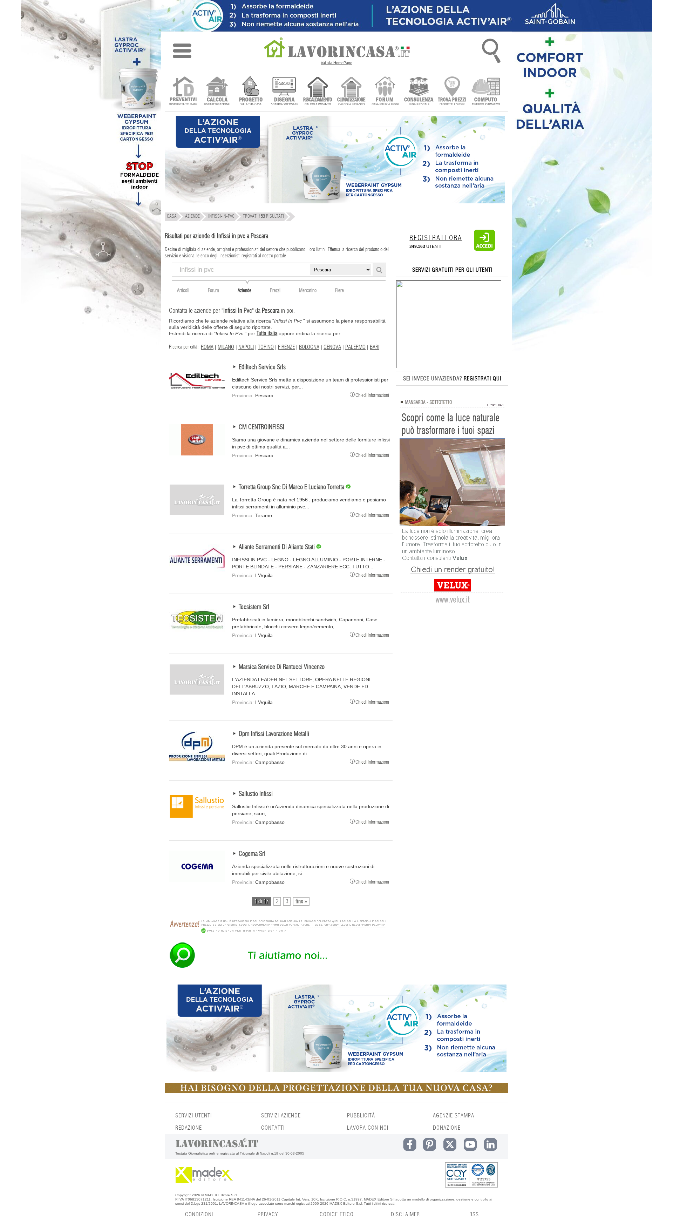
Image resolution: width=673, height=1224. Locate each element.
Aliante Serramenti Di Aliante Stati (277, 547)
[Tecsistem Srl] (197, 633)
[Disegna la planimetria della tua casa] (284, 91)
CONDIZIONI (199, 1214)
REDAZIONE (188, 1128)
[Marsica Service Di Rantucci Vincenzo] (197, 693)
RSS (474, 1214)
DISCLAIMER (405, 1214)
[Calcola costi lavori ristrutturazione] (217, 91)
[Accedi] (484, 249)
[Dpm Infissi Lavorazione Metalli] (197, 760)
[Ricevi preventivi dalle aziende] (183, 91)
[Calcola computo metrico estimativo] (486, 91)
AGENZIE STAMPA (453, 1115)
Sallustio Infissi (256, 794)
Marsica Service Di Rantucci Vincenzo (282, 667)
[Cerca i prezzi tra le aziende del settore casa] (452, 91)
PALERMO (355, 347)
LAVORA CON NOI (367, 1128)
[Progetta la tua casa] (336, 1091)
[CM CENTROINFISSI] (197, 454)
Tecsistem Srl (254, 607)
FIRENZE (286, 347)
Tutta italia (267, 333)
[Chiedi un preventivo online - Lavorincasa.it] (277, 967)
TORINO (266, 347)
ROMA (207, 347)
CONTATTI (273, 1128)
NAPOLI (246, 347)
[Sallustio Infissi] (197, 820)
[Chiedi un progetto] (250, 91)
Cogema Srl (252, 854)
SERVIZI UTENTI (193, 1115)
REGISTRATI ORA (435, 238)
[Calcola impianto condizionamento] (351, 91)
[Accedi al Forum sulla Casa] (385, 91)
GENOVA (332, 347)
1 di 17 (261, 901)
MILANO (226, 347)
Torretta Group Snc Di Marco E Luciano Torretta (292, 487)
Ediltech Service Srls (262, 367)
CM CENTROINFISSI (261, 427)
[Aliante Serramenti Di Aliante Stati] (197, 573)
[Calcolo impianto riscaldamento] (317, 91)
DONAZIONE (447, 1128)
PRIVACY (268, 1214)
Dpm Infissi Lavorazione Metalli (274, 734)
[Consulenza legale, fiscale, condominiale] (418, 91)
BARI (374, 347)
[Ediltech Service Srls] (197, 394)
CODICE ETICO (337, 1214)
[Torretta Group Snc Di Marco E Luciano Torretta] (197, 513)
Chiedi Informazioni (372, 395)
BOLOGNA (309, 347)
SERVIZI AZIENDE (281, 1115)
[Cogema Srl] (197, 880)
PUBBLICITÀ (361, 1115)
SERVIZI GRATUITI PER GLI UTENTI (452, 270)
